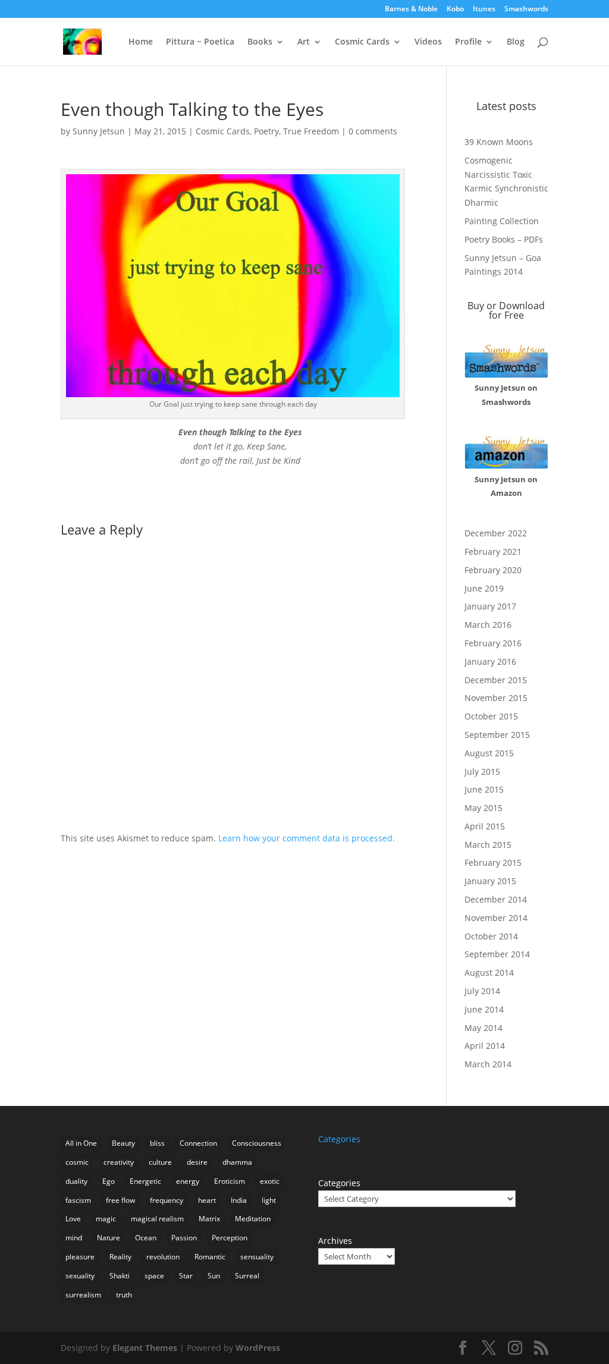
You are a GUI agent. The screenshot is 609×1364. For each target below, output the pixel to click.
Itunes (484, 9)
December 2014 (495, 899)
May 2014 (483, 1027)
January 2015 (490, 881)
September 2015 (497, 734)
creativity (118, 1162)
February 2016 (493, 643)
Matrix (209, 1219)
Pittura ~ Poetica (200, 42)
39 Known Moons (498, 141)
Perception (229, 1238)
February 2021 (493, 551)
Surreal (247, 1276)
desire (197, 1162)
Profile (468, 42)
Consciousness (256, 1143)
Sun (214, 1276)
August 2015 (489, 753)
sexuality (80, 1276)
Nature (108, 1238)
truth (124, 1295)
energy (187, 1181)
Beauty (123, 1143)
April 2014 (484, 1045)
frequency (166, 1200)
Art (303, 42)
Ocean (145, 1238)
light (269, 1200)
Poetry (266, 131)
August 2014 (489, 972)
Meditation (253, 1219)
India (239, 1200)
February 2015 (493, 862)
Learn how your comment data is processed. (306, 838)
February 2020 (493, 570)
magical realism (157, 1219)
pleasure (80, 1257)
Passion (184, 1238)
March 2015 (487, 844)
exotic (270, 1181)
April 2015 (484, 826)
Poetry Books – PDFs (503, 239)
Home (140, 42)
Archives (335, 1240)
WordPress (258, 1347)
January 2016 (490, 661)
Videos (428, 42)
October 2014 (491, 936)
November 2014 (496, 917)
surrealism (83, 1295)
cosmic (77, 1162)
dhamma (237, 1162)
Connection (198, 1143)
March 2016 (487, 624)
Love (73, 1219)
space (154, 1276)
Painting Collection (501, 221)
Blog (516, 42)
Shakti (119, 1276)
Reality (120, 1257)
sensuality (257, 1257)
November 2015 (496, 697)
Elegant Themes (144, 1347)
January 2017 (490, 606)
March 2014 (487, 1064)
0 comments (373, 131)
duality (76, 1181)
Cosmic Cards (362, 42)
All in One (81, 1143)
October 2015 (491, 716)
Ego (108, 1181)
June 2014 (484, 1009)
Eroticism (229, 1181)
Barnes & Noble (411, 9)
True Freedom (311, 131)
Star (186, 1276)
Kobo (455, 9)
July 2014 (482, 991)
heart (207, 1200)
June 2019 (484, 588)
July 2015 (482, 771)
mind (73, 1238)
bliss (157, 1143)
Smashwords (526, 9)
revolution (163, 1257)
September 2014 (497, 954)
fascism (78, 1200)
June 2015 (484, 789)
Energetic (145, 1181)
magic (106, 1219)
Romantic (209, 1257)
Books (259, 42)
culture (160, 1162)
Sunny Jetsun (99, 131)
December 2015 (495, 680)
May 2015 (483, 807)
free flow (120, 1200)
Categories (339, 1183)
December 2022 (495, 533)
